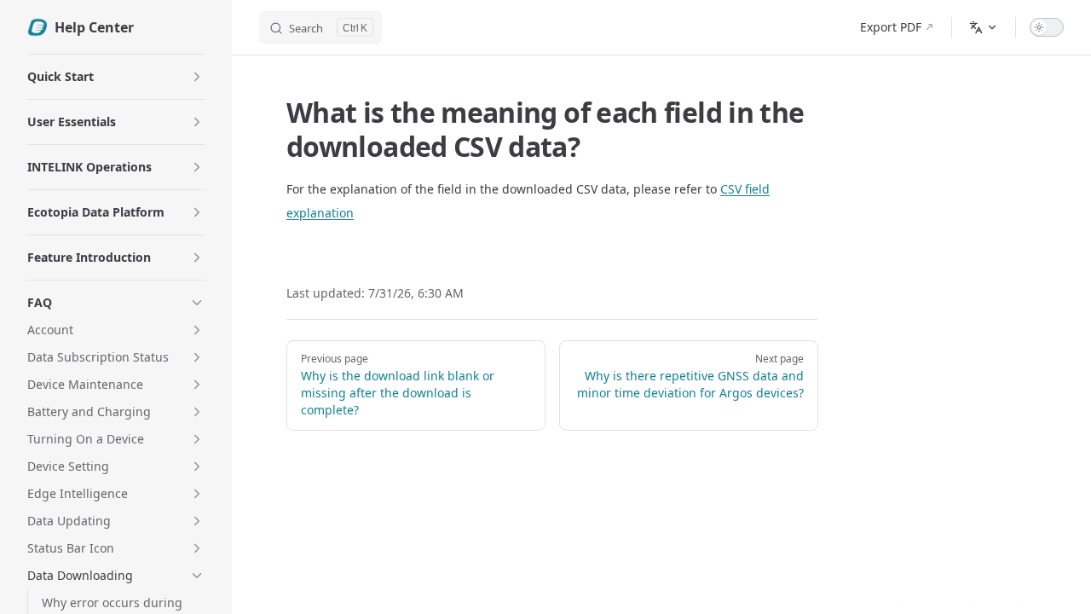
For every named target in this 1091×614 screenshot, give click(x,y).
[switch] (1047, 27)
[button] (197, 76)
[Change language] (983, 27)
